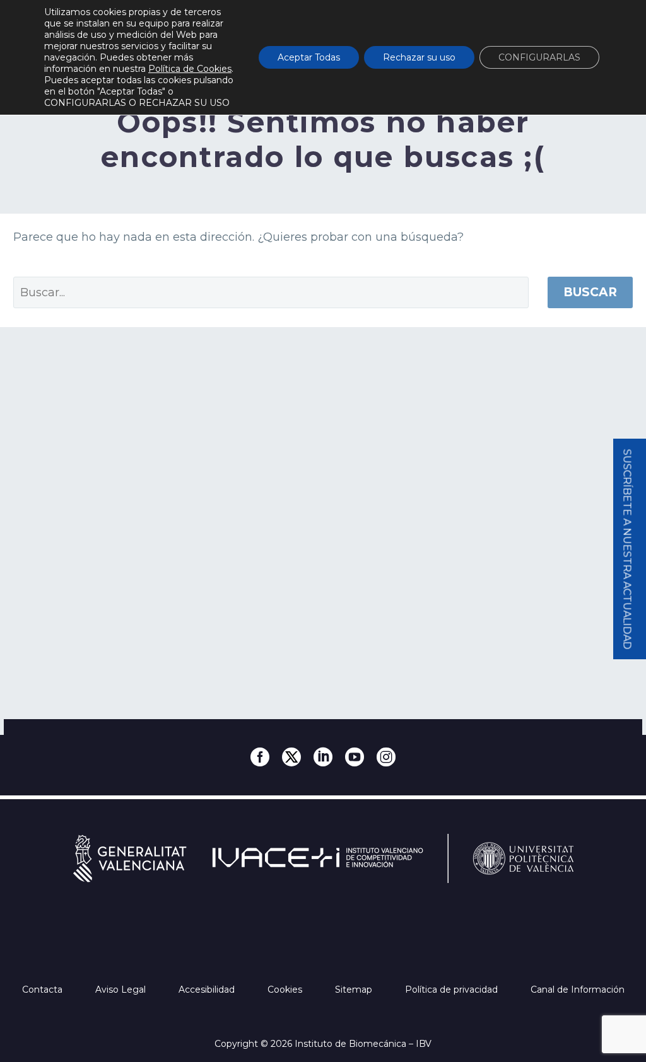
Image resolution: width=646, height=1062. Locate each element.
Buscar (590, 292)
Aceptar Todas (309, 57)
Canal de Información (578, 989)
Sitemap (355, 989)
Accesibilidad (208, 989)
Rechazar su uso (419, 57)
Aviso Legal (121, 989)
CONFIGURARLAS (539, 57)
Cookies (286, 989)
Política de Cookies (190, 68)
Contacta (43, 989)
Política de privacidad (452, 989)
